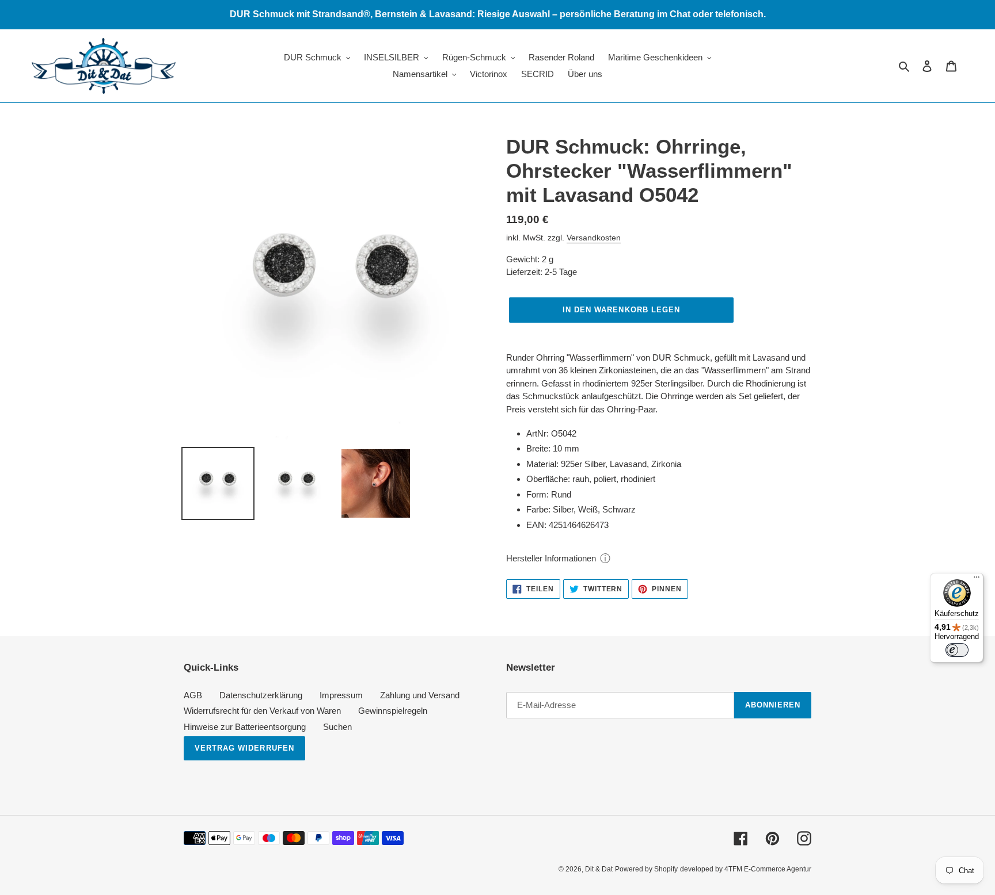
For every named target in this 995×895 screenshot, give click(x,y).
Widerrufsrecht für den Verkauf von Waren (262, 711)
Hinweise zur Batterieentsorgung (245, 727)
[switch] (957, 650)
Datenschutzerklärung (260, 695)
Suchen (337, 727)
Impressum (341, 695)
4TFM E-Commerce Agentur (767, 869)
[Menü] (976, 580)
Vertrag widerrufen (244, 748)
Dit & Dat (599, 869)
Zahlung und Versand (419, 695)
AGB (193, 695)
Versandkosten (594, 237)
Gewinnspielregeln (392, 711)
